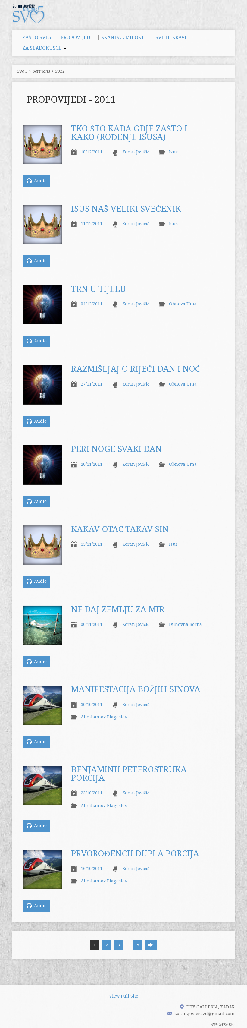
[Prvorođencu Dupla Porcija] (42, 885)
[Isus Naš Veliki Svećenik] (42, 240)
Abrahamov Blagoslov (104, 716)
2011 (60, 71)
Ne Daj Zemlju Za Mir (117, 609)
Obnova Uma (183, 303)
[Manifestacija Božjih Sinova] (42, 721)
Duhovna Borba (185, 624)
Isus (173, 152)
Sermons (41, 71)
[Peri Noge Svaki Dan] (42, 481)
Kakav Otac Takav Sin (120, 529)
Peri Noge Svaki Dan (116, 449)
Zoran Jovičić (135, 152)
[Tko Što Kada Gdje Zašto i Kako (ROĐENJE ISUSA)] (42, 160)
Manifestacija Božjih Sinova (135, 689)
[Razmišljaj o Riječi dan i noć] (42, 401)
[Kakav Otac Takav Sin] (42, 561)
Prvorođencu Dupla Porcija (135, 854)
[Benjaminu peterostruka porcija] (42, 801)
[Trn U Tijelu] (42, 320)
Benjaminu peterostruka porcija (129, 774)
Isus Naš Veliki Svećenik (126, 209)
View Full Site (123, 996)
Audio (40, 180)
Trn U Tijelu (98, 289)
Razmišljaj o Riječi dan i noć (136, 369)
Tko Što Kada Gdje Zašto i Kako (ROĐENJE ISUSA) (129, 133)
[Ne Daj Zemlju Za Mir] (42, 641)
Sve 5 (22, 71)
